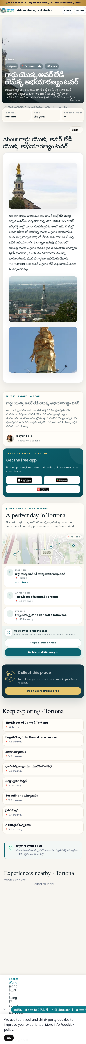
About (80, 10)
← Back (9, 59)
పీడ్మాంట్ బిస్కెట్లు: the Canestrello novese (41, 615)
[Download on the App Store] (24, 480)
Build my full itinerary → (43, 652)
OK (9, 1037)
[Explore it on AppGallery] (43, 489)
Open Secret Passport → (43, 691)
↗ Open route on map (43, 642)
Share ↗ (76, 129)
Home (67, 10)
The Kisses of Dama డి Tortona (36, 597)
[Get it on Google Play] (62, 480)
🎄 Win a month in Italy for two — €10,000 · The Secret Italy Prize (43, 2)
